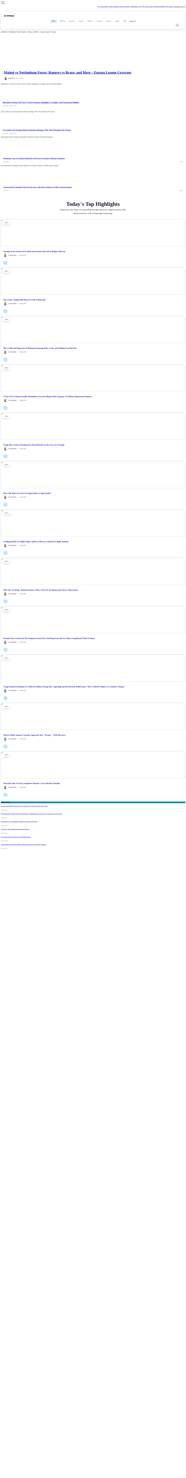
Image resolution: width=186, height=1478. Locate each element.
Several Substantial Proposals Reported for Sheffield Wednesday (16, 837)
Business (72, 21)
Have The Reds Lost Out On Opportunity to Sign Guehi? (27, 493)
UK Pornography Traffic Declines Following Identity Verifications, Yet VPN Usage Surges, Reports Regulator (114, 6)
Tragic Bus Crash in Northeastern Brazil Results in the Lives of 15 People (33, 445)
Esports (81, 21)
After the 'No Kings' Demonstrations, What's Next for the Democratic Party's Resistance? (40, 590)
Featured (99, 21)
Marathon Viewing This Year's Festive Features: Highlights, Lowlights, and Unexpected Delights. (41, 102)
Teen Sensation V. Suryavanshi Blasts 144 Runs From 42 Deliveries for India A (19, 821)
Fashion (90, 21)
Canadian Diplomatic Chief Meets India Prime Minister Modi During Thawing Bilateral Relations (23, 844)
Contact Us (132, 21)
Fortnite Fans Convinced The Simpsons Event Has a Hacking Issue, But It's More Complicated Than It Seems (49, 638)
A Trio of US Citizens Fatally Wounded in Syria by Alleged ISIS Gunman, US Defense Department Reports (47, 396)
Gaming (108, 21)
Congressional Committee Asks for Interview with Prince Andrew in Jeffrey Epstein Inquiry (37, 187)
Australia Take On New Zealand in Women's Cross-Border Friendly (31, 783)
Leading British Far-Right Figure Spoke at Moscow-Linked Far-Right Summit (35, 541)
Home (53, 21)
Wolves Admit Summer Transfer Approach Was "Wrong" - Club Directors (34, 735)
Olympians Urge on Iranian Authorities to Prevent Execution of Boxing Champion (34, 158)
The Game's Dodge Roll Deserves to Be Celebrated (24, 300)
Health (117, 21)
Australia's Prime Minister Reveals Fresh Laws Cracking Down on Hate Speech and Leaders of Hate (24, 806)
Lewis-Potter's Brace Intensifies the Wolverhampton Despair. (15, 829)
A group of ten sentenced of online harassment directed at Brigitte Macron (34, 251)
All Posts (62, 21)
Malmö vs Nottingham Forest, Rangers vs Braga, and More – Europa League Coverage (67, 72)
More (125, 21)
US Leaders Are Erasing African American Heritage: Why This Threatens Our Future (37, 130)
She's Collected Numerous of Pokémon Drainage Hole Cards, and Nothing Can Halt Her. (40, 348)
